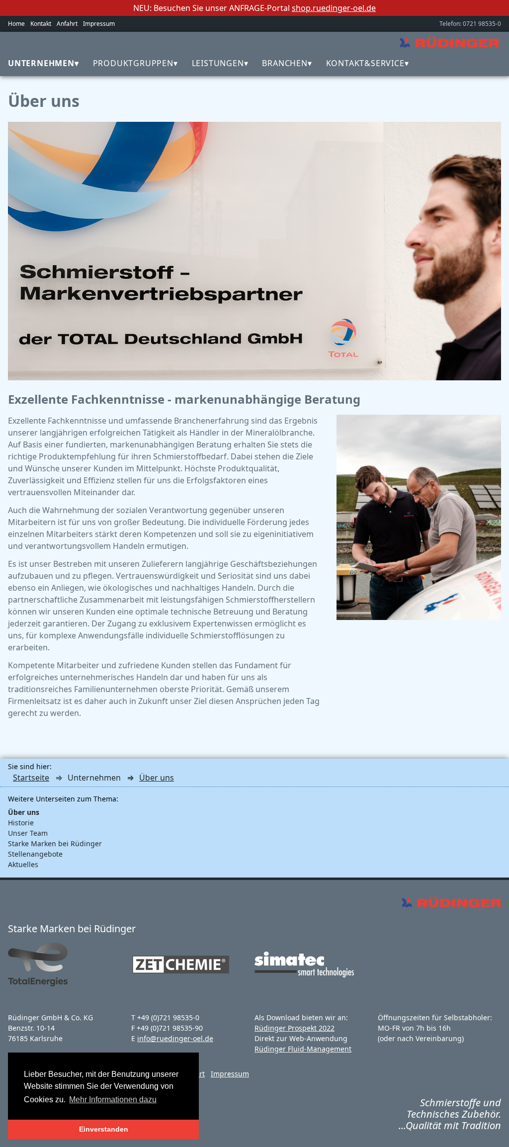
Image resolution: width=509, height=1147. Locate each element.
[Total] (43, 983)
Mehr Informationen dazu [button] (113, 1099)
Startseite (31, 777)
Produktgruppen (133, 63)
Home (16, 23)
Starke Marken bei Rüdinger (55, 843)
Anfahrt (67, 23)
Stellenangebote (35, 854)
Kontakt (40, 23)
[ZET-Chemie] (181, 978)
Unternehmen (41, 63)
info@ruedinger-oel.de (175, 1038)
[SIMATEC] (304, 974)
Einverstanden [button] (103, 1129)
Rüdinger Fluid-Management (302, 1049)
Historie (21, 822)
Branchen (284, 63)
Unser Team (28, 833)
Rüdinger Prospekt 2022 (294, 1028)
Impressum (99, 23)
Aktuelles (23, 864)
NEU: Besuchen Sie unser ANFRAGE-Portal (254, 7)
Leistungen (218, 63)
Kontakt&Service (365, 63)
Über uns (156, 777)
